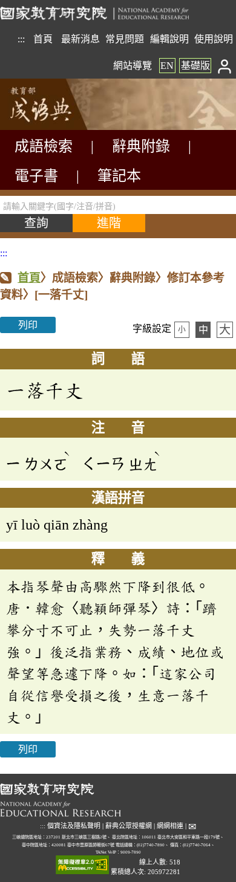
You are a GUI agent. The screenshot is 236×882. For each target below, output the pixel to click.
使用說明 (213, 39)
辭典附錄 (141, 146)
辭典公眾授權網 (128, 825)
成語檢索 (44, 146)
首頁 (43, 39)
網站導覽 (132, 65)
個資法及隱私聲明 (73, 825)
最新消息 (80, 39)
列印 (28, 325)
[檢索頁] (60, 127)
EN (167, 65)
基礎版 (195, 65)
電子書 (36, 176)
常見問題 (124, 39)
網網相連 (170, 825)
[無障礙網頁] (82, 865)
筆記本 (119, 176)
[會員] (224, 66)
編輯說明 (169, 39)
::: (21, 39)
